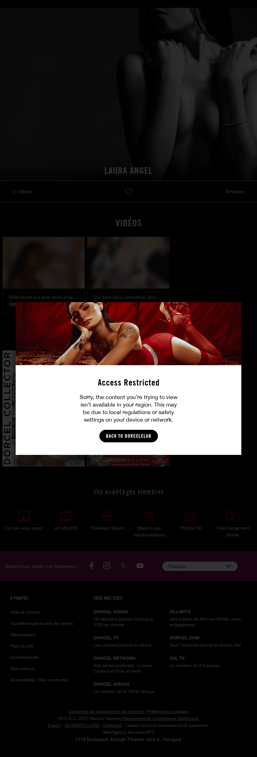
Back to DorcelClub (128, 436)
